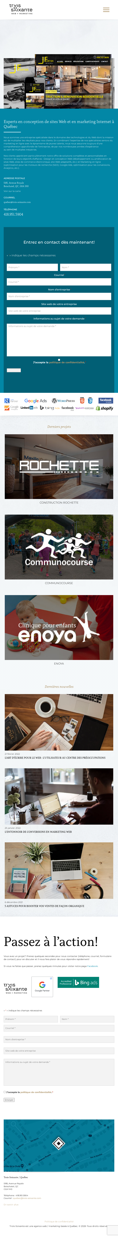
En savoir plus (11, 1204)
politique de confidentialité (66, 362)
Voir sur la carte (12, 191)
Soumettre (14, 370)
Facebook (92, 966)
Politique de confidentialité (59, 1221)
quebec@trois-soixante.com (17, 202)
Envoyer (9, 1100)
